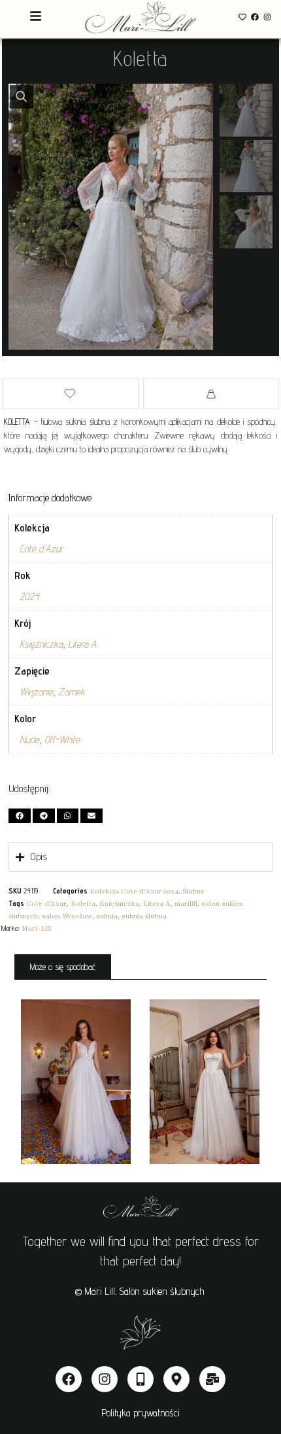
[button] (21, 96)
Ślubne (193, 891)
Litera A (82, 644)
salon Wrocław (67, 916)
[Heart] (242, 16)
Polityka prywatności (140, 1413)
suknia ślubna (144, 916)
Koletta (83, 904)
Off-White (62, 739)
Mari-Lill (36, 928)
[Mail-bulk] (212, 1379)
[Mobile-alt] (140, 1379)
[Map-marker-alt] (176, 1379)
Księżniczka (41, 644)
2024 (29, 596)
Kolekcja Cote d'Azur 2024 (134, 891)
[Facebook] (255, 16)
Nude (29, 739)
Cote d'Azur (41, 548)
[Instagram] (267, 16)
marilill (185, 904)
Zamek (71, 692)
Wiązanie (36, 692)
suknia (107, 916)
